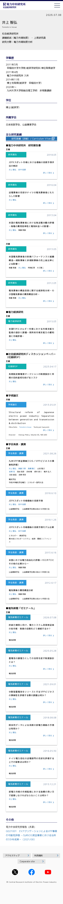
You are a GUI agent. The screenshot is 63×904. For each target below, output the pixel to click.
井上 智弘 (12, 169)
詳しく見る (47, 172)
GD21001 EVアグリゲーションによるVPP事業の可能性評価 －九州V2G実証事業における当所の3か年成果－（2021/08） (31, 835)
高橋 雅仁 (31, 468)
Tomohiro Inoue (25, 427)
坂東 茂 (12, 471)
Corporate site (27, 861)
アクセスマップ (12, 855)
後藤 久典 (22, 468)
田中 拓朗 (22, 169)
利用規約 (38, 855)
